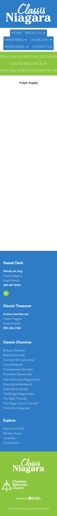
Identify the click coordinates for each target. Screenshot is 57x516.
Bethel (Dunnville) (14, 355)
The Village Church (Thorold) (20, 403)
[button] (35, 32)
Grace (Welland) (13, 364)
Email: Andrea (11, 323)
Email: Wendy (11, 280)
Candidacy (9, 438)
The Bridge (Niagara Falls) (18, 393)
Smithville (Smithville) (15, 389)
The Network (11, 442)
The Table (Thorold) (15, 398)
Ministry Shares (12, 433)
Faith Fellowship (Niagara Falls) (21, 379)
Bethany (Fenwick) (14, 350)
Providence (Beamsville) (17, 374)
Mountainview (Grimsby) (18, 369)
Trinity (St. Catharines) (16, 408)
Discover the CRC (14, 428)
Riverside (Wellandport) (17, 384)
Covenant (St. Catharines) (18, 360)
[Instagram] (6, 293)
